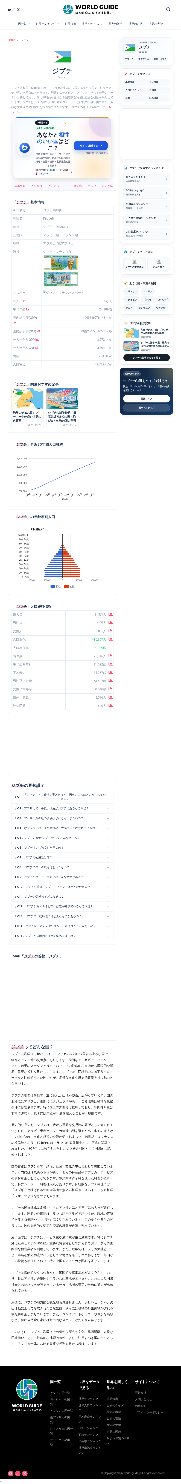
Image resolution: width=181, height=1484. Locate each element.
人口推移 (36, 186)
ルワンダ (163, 299)
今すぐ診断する (91, 145)
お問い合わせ (143, 1399)
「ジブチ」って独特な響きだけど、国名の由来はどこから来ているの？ (61, 797)
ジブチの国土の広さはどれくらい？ (43, 867)
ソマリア (147, 291)
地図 (127, 98)
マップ (92, 186)
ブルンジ (147, 299)
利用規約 (140, 1406)
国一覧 (22, 23)
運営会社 (140, 1392)
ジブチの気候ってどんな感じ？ (40, 897)
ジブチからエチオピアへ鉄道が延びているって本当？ (55, 906)
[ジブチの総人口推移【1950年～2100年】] (24, 301)
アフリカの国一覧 (61, 1410)
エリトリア (131, 291)
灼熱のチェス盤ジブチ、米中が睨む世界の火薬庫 (27, 417)
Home (11, 40)
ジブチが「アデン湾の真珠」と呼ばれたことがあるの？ (56, 926)
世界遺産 (70, 23)
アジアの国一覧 (60, 1392)
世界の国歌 (114, 1431)
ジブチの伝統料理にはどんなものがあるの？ (49, 916)
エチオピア (131, 299)
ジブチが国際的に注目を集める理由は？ (46, 936)
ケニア (129, 307)
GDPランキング (88, 1428)
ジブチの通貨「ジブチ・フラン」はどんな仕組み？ (53, 887)
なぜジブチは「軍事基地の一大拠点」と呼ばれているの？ (57, 828)
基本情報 (19, 186)
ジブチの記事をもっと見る (146, 357)
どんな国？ (109, 186)
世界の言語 (136, 23)
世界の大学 (156, 23)
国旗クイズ (146, 398)
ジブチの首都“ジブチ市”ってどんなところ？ (48, 838)
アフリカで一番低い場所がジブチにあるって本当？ (53, 808)
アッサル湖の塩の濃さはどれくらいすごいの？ (50, 818)
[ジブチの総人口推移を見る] (111, 614)
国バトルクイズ (147, 407)
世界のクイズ (90, 23)
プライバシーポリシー (149, 1412)
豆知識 (78, 186)
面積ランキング (88, 1434)
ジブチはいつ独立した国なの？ (40, 848)
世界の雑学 (115, 23)
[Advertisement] (62, 746)
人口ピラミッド (58, 186)
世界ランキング (46, 23)
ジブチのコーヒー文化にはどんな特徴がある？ (50, 877)
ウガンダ (160, 307)
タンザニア (144, 307)
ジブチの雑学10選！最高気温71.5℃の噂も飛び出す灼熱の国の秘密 (62, 417)
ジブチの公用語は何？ (34, 857)
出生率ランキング (89, 1441)
